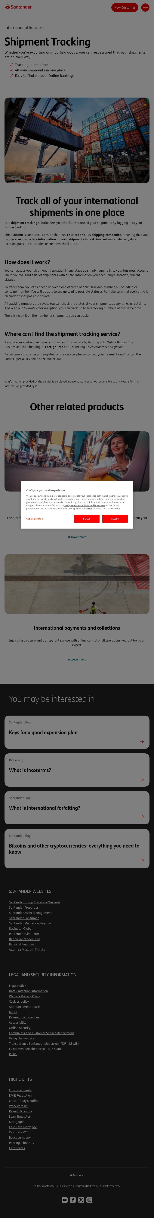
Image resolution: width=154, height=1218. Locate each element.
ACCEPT (115, 518)
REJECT (86, 518)
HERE (89, 508)
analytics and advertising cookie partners (84, 505)
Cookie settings (34, 518)
